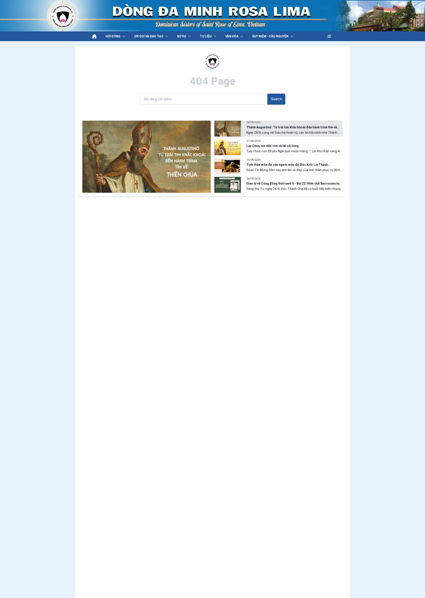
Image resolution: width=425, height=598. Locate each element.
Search (276, 99)
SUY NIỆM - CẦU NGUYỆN (270, 36)
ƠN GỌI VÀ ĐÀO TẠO (148, 36)
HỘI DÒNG (113, 36)
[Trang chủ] (94, 36)
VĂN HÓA (231, 36)
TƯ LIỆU (206, 36)
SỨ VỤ (181, 36)
